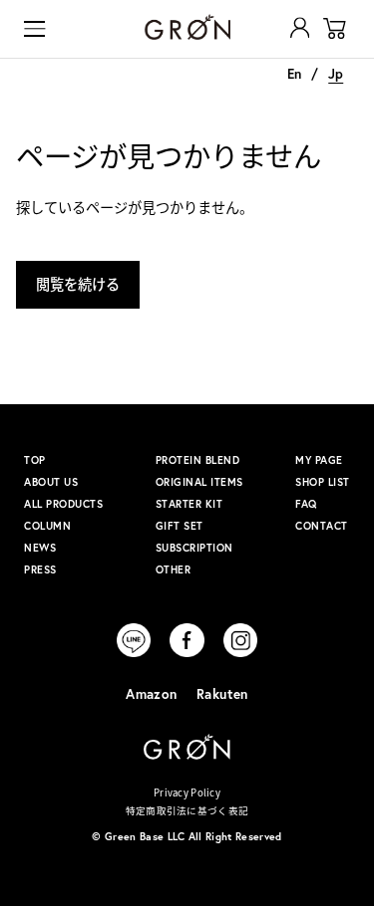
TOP (35, 460)
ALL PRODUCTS (63, 504)
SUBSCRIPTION (194, 548)
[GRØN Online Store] (186, 27)
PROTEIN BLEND (198, 460)
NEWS (40, 548)
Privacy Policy (187, 792)
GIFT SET (179, 526)
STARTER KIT (189, 504)
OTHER (173, 569)
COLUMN (47, 526)
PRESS (40, 569)
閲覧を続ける (78, 284)
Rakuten (222, 694)
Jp (335, 74)
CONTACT (321, 526)
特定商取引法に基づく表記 (187, 810)
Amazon (151, 694)
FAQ (306, 504)
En (294, 74)
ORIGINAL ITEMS (199, 482)
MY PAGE (319, 460)
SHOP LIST (322, 482)
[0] (334, 28)
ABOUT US (51, 482)
